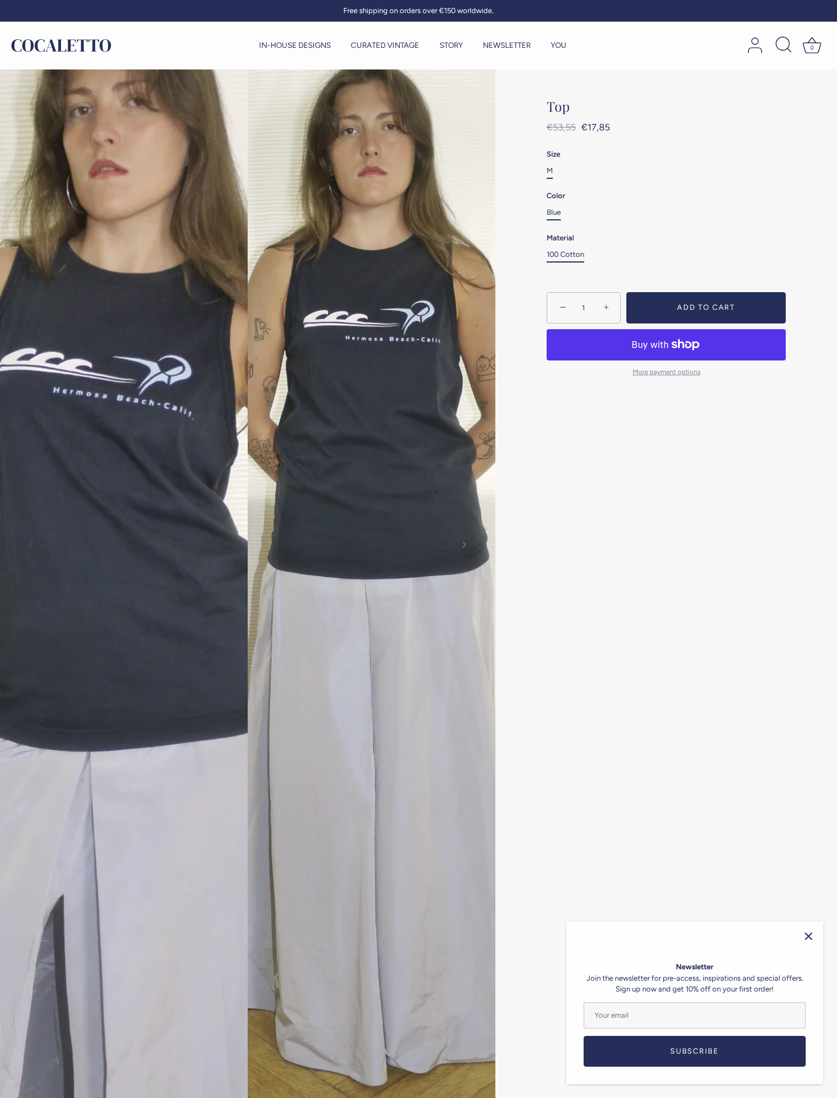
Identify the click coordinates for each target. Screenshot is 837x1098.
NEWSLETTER (507, 45)
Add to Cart (706, 307)
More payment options (666, 372)
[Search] (783, 45)
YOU (559, 45)
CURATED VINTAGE (385, 45)
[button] (31, 544)
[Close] (808, 936)
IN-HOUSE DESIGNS (295, 45)
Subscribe (694, 1051)
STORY (451, 45)
